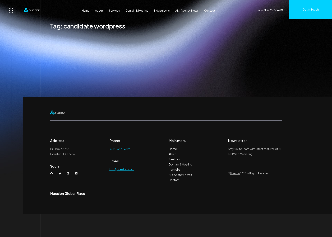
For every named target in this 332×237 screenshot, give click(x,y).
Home (85, 10)
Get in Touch (311, 9)
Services (114, 10)
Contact (209, 10)
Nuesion (235, 173)
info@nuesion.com (121, 169)
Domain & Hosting (137, 10)
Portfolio (174, 169)
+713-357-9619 (272, 10)
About (99, 10)
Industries (160, 10)
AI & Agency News (187, 10)
